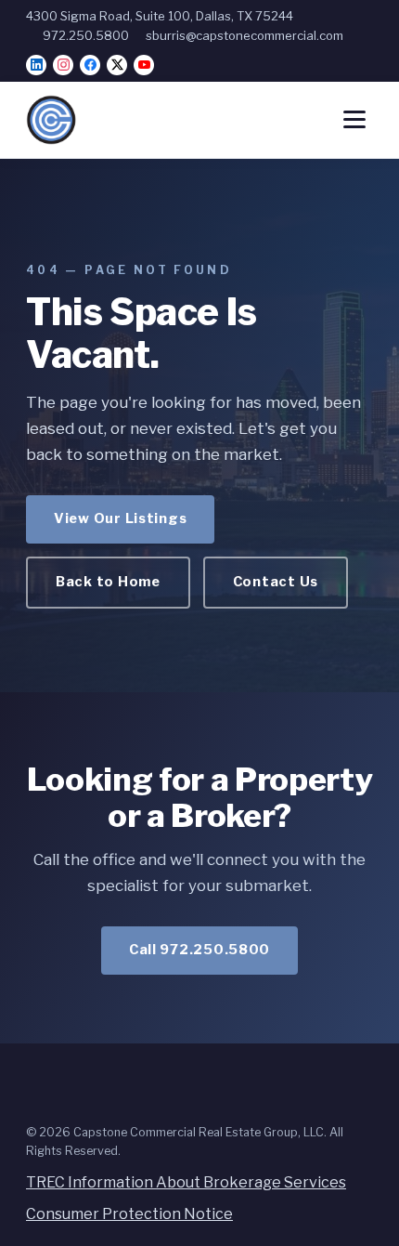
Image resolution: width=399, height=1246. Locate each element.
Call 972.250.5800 (199, 949)
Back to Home (108, 581)
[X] (117, 65)
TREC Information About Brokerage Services (186, 1182)
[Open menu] (354, 119)
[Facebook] (90, 65)
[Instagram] (63, 65)
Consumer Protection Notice (129, 1214)
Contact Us (275, 581)
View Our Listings (120, 518)
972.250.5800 (86, 35)
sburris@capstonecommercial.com (244, 35)
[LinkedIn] (36, 65)
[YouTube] (144, 65)
